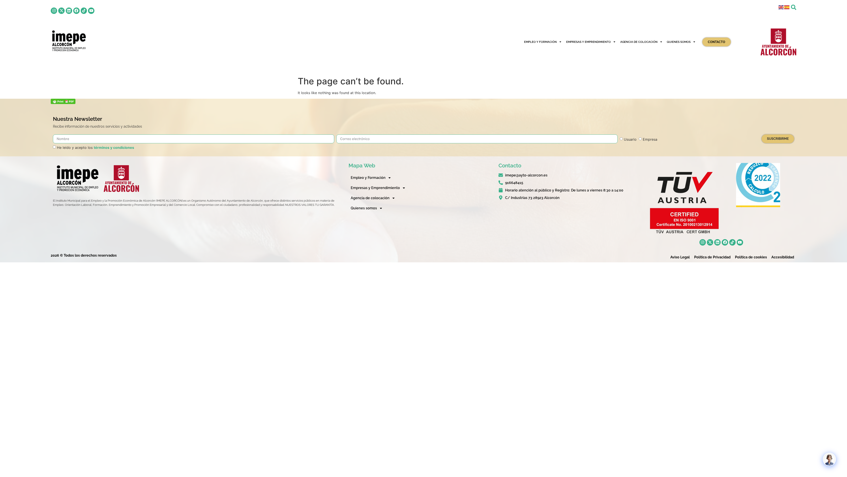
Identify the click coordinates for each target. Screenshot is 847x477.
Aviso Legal (680, 257)
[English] (781, 7)
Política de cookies (751, 257)
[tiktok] (84, 11)
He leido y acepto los (95, 147)
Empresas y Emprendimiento (588, 42)
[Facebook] (76, 11)
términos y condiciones (114, 147)
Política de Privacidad (712, 257)
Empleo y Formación (540, 42)
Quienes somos (679, 42)
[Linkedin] (69, 11)
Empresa (650, 139)
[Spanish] (787, 7)
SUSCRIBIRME (778, 139)
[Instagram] (54, 11)
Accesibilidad (782, 257)
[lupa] (793, 7)
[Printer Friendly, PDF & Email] (63, 102)
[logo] (68, 40)
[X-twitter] (61, 11)
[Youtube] (91, 11)
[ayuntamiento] (778, 42)
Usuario (630, 139)
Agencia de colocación (639, 42)
